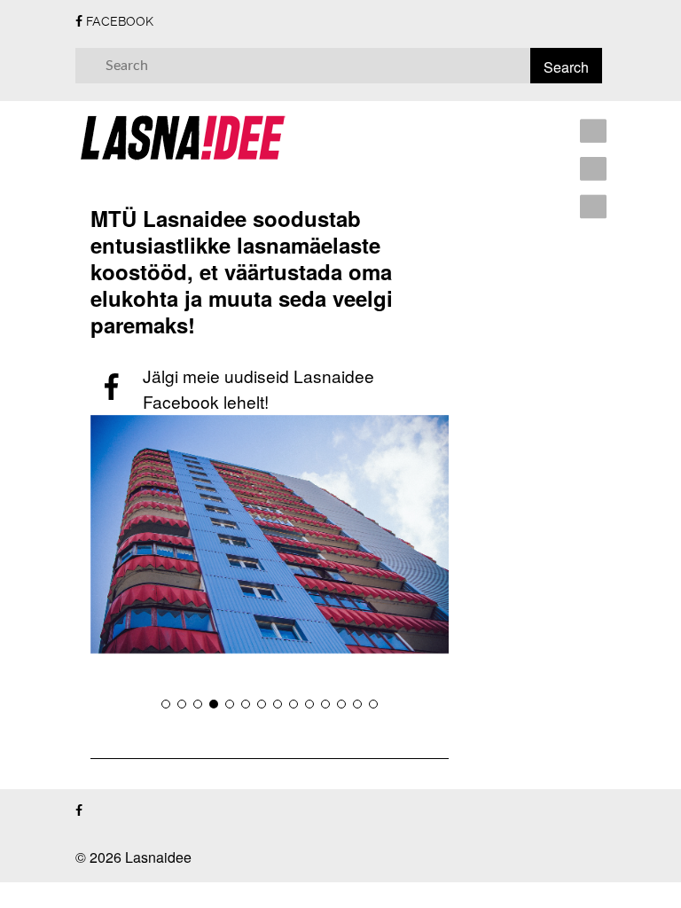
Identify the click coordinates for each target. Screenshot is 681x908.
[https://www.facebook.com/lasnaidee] (78, 811)
